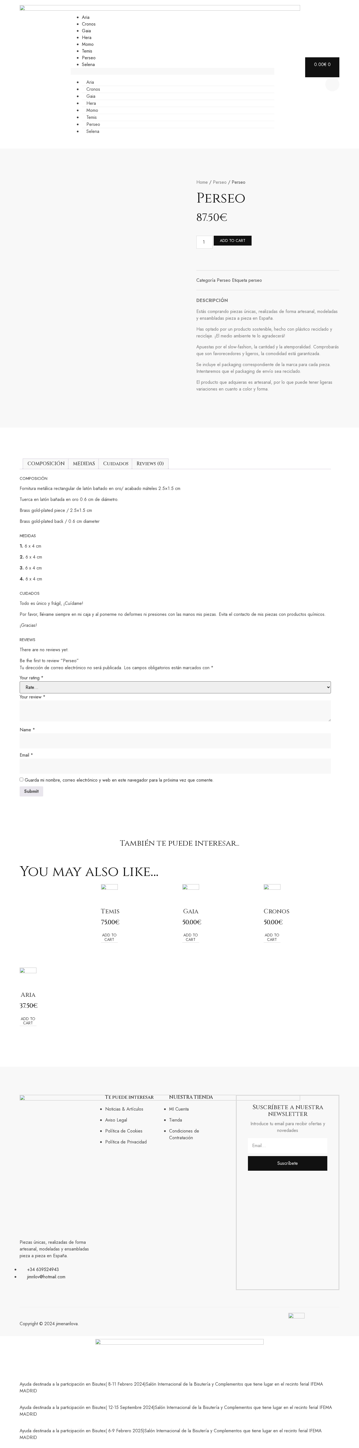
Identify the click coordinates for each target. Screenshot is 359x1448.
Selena (88, 64)
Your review (32, 697)
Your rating (31, 678)
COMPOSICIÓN (46, 463)
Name (27, 730)
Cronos (89, 24)
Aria (85, 17)
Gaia (86, 31)
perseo (255, 280)
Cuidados (115, 463)
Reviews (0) (150, 463)
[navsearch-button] (332, 84)
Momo (88, 44)
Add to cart (232, 240)
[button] (172, 71)
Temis (87, 51)
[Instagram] (22, 1288)
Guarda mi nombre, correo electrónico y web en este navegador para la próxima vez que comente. (119, 780)
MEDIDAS (84, 463)
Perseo (89, 58)
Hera (86, 37)
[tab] (46, 464)
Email (26, 755)
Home (202, 182)
